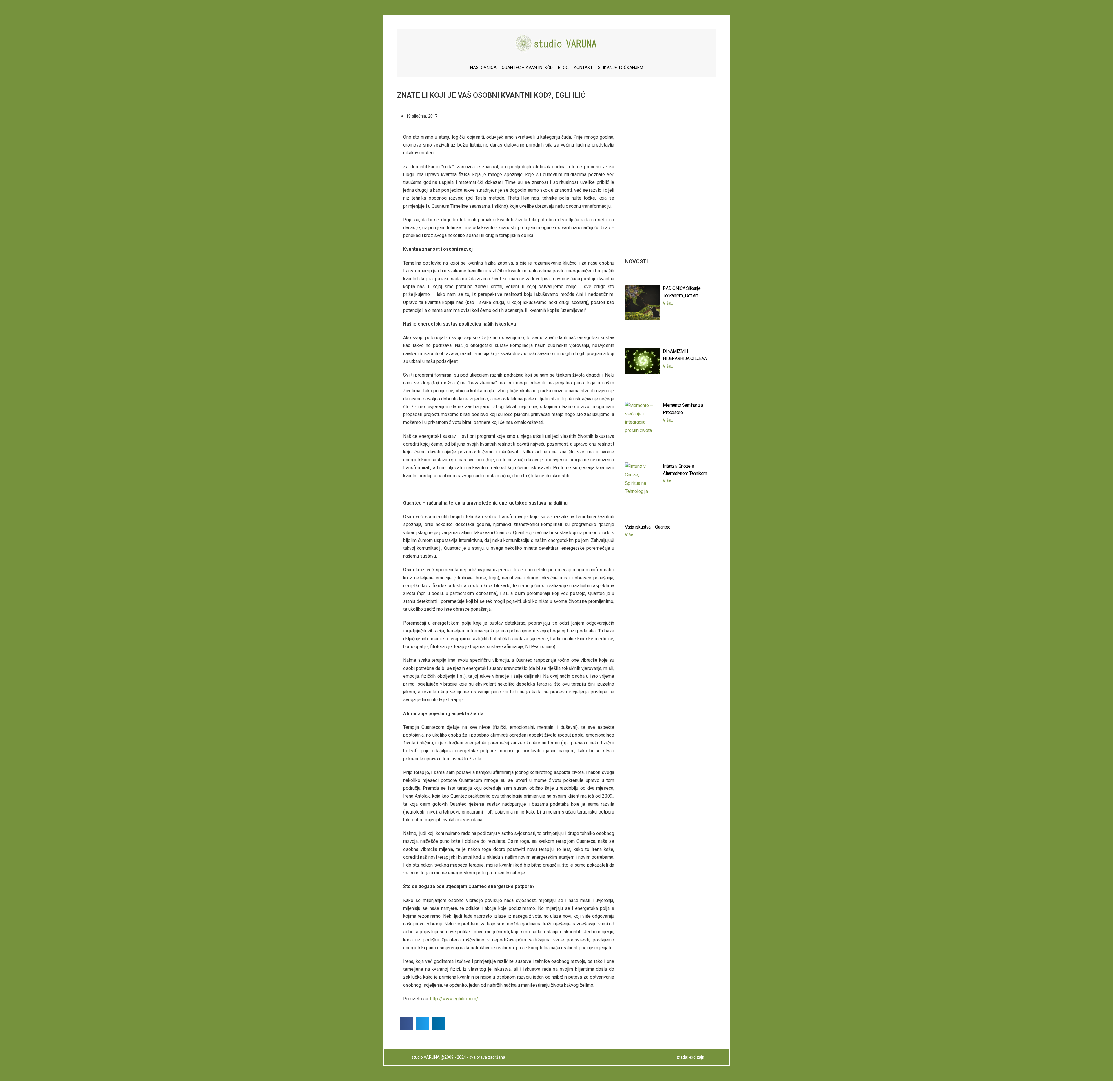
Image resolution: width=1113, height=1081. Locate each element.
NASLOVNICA (483, 67)
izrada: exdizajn (690, 1057)
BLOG (563, 67)
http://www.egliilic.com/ (454, 999)
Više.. (668, 303)
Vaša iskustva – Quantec (647, 527)
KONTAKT (583, 67)
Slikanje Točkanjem (620, 67)
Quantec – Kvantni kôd (527, 67)
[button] (406, 1023)
